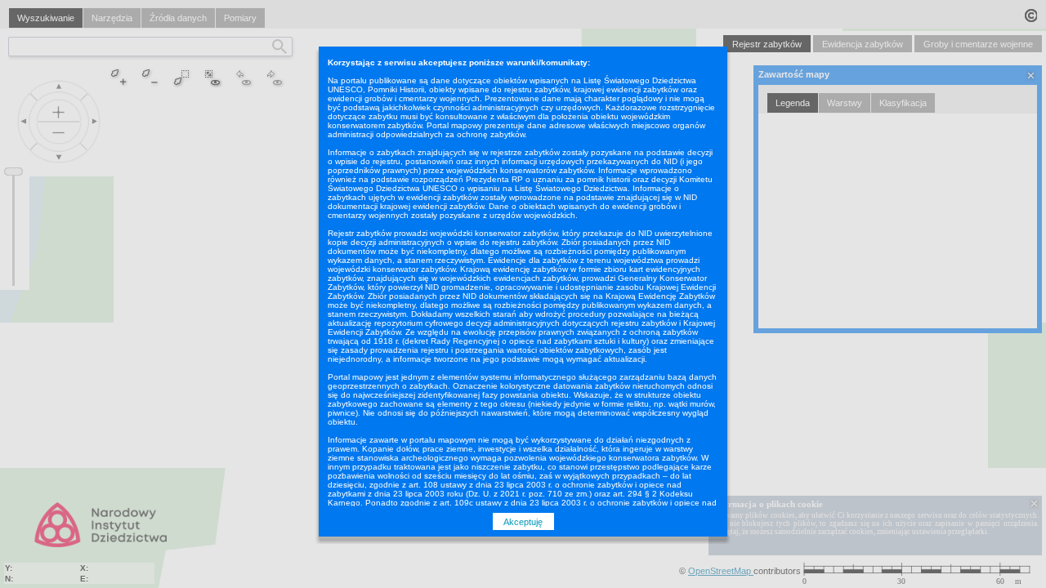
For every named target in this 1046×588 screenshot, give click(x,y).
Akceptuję (523, 522)
